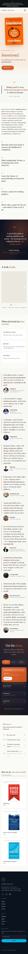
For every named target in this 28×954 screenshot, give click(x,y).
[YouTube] (10, 894)
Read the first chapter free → (14, 708)
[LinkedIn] (2, 894)
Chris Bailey (7, 10)
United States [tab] (6, 662)
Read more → (15, 6)
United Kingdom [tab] (21, 662)
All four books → (6, 775)
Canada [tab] (13, 662)
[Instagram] (6, 894)
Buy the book (8, 67)
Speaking (3, 916)
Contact (3, 921)
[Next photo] (24, 288)
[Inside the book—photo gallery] (14, 288)
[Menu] (25, 10)
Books (3, 901)
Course (3, 909)
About (2, 919)
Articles (3, 904)
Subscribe (14, 940)
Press (2, 924)
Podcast (3, 906)
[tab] (10, 304)
